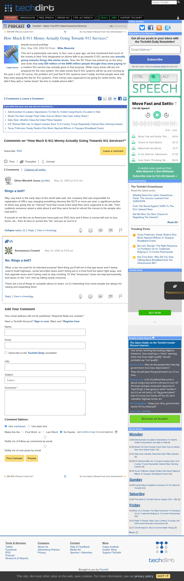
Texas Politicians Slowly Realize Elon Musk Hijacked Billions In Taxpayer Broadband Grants (56, 128)
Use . (17, 426)
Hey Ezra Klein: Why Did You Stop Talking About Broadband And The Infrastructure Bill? (155, 260)
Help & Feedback (80, 546)
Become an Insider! (155, 418)
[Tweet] (115, 98)
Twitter (9, 546)
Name (8, 326)
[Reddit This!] (110, 98)
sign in (94, 432)
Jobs (114, 18)
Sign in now (41, 321)
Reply (31, 230)
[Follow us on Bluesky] (142, 27)
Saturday (137, 494)
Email (8, 339)
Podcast (10, 555)
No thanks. (70, 432)
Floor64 (104, 569)
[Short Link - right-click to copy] (100, 98)
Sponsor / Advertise (81, 552)
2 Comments (11, 98)
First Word (31, 432)
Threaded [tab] (30, 161)
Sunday (135, 480)
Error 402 (63, 18)
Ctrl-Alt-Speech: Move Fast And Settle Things (154, 528)
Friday (134, 505)
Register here (71, 321)
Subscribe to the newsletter (32, 352)
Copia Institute (110, 546)
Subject (9, 374)
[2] (9, 241)
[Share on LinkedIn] (125, 98)
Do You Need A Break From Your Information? (101, 32)
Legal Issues (12, 67)
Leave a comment (113, 151)
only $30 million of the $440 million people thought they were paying (80, 63)
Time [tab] (12, 161)
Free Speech (46, 18)
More (132, 532)
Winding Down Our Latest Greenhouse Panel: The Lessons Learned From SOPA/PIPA (152, 198)
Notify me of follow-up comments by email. (29, 441)
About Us (43, 546)
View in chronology (47, 230)
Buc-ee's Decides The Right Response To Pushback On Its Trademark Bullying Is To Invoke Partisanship (157, 248)
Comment (11, 387)
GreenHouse (27, 18)
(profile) (45, 180)
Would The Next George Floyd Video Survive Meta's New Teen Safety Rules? (48, 116)
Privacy (42, 552)
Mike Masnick (66, 48)
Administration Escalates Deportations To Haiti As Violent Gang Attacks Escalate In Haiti (54, 112)
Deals (104, 18)
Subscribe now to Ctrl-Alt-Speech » (155, 176)
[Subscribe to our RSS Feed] (159, 27)
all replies (35, 169)
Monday (136, 434)
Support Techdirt (131, 18)
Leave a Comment (33, 98)
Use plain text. (39, 426)
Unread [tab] (50, 161)
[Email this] (105, 98)
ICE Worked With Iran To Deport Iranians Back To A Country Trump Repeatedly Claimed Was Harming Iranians (65, 124)
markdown (20, 426)
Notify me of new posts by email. (23, 450)
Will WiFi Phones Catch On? (20, 32)
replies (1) (15, 230)
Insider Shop (109, 549)
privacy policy (160, 66)
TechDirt (10, 18)
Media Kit (75, 549)
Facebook (11, 549)
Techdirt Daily (36, 352)
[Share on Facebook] (120, 98)
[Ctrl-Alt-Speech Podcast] (155, 83)
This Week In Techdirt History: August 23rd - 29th (156, 499)
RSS (19, 151)
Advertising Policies (49, 549)
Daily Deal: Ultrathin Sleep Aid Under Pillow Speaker (35, 120)
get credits (83, 432)
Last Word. (52, 432)
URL (7, 361)
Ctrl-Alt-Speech (83, 18)
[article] (146, 411)
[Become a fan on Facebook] (150, 27)
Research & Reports (16, 558)
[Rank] (134, 235)
